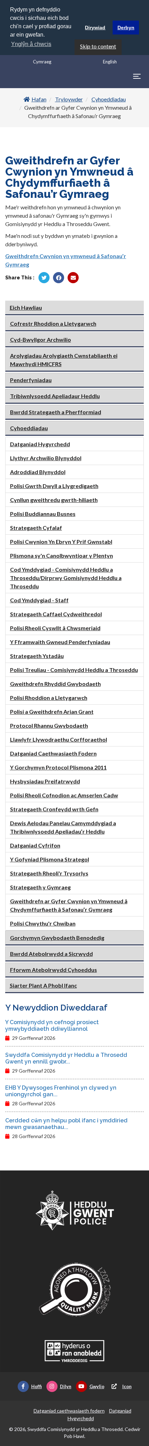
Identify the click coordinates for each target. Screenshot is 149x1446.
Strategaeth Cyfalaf (36, 527)
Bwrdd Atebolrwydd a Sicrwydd (51, 953)
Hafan (39, 99)
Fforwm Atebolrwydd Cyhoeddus (53, 969)
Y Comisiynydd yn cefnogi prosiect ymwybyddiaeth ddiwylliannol (52, 1025)
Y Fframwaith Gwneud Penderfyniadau (60, 642)
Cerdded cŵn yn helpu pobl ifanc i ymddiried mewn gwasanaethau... (66, 1123)
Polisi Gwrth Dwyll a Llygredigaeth (54, 485)
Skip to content (98, 46)
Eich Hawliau (26, 307)
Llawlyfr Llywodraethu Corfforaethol (58, 739)
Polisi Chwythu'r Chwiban (43, 923)
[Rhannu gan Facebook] (58, 277)
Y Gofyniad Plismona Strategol (49, 859)
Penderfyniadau (31, 380)
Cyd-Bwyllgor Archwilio (40, 339)
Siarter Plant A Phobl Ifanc (43, 985)
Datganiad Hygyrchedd (40, 444)
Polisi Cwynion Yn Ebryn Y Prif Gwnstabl (61, 541)
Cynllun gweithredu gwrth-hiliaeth (54, 499)
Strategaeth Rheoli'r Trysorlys (49, 873)
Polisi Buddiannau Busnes (43, 513)
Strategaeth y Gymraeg (40, 887)
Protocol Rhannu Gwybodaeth (49, 725)
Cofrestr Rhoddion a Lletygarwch (53, 323)
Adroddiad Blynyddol (37, 472)
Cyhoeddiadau (108, 99)
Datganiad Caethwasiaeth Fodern (53, 753)
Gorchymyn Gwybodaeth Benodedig (57, 937)
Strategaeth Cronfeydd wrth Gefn (54, 809)
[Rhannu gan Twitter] (44, 277)
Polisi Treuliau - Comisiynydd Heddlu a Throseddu (74, 669)
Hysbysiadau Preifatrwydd (45, 781)
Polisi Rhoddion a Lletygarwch (48, 697)
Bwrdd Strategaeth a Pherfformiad (55, 412)
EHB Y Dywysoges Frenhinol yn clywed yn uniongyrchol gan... (60, 1091)
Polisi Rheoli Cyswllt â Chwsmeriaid (55, 628)
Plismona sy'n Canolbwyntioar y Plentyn (61, 555)
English (110, 61)
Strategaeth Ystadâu (37, 655)
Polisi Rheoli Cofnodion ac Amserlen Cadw (64, 795)
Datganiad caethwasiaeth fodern (69, 1411)
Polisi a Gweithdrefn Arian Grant (52, 711)
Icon (127, 1386)
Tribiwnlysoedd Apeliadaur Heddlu (55, 396)
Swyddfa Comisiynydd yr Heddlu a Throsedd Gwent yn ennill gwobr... (66, 1058)
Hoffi (36, 1386)
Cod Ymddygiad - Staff (39, 600)
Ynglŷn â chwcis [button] (31, 44)
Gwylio (96, 1386)
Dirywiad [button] (95, 27)
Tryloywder (69, 99)
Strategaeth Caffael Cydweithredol (56, 614)
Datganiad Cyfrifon (35, 845)
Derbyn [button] (125, 27)
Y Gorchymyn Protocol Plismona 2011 (58, 767)
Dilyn (65, 1386)
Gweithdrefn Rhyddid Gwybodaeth (55, 683)
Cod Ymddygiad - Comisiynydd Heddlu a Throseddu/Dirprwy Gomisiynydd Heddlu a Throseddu (66, 577)
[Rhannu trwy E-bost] (73, 277)
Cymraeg (42, 61)
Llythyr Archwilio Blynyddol (45, 458)
